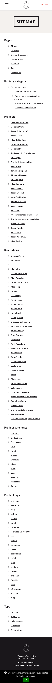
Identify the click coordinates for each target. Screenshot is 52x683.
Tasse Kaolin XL (18, 236)
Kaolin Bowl (16, 308)
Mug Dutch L (17, 188)
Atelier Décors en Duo (21, 162)
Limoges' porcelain (20, 392)
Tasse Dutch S (17, 192)
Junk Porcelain (18, 344)
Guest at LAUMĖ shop (25, 107)
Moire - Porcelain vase (21, 326)
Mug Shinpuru (17, 184)
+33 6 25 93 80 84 (26, 662)
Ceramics (15, 612)
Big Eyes (15, 477)
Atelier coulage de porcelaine (25, 219)
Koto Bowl (16, 260)
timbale (14, 567)
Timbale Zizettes (19, 175)
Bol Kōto (15, 210)
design (14, 571)
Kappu (14, 291)
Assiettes (15, 481)
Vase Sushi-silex (18, 197)
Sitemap (15, 63)
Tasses (14, 455)
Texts (13, 68)
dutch (13, 523)
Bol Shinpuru (17, 179)
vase (13, 584)
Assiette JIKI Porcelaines (23, 153)
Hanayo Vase (17, 317)
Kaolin (14, 451)
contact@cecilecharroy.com (26, 665)
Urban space (17, 621)
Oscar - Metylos (18, 361)
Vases (13, 473)
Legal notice (17, 59)
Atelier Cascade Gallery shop (29, 103)
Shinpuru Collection (20, 322)
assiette (15, 505)
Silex (13, 468)
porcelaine (16, 553)
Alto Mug (15, 287)
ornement (15, 527)
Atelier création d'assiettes (24, 214)
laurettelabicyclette (20, 531)
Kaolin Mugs (17, 304)
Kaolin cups (16, 300)
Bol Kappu (16, 157)
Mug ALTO (16, 166)
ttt (12, 536)
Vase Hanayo (17, 206)
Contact (15, 50)
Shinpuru (15, 459)
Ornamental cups (19, 273)
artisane (15, 501)
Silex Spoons (17, 335)
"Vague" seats (17, 370)
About (14, 46)
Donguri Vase (17, 256)
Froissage (15, 339)
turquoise (15, 545)
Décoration (16, 630)
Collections (16, 438)
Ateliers (15, 433)
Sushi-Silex (16, 366)
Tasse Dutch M (18, 223)
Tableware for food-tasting (24, 396)
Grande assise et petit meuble (25, 418)
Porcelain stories (19, 383)
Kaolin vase (16, 352)
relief (13, 558)
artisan (14, 593)
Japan (13, 374)
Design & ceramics (19, 55)
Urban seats (16, 388)
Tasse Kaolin (17, 228)
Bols (13, 446)
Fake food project (19, 348)
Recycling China (18, 401)
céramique (16, 589)
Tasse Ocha (16, 135)
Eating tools (17, 405)
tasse (13, 549)
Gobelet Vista (17, 127)
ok (26, 679)
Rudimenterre (17, 414)
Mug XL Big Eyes (18, 140)
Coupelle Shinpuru (19, 144)
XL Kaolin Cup (17, 330)
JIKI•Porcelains (18, 278)
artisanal (15, 575)
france (14, 518)
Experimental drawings (22, 410)
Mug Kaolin (16, 241)
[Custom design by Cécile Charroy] (26, 5)
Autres (14, 486)
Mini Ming (15, 269)
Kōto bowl (16, 313)
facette (14, 580)
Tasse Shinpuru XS (19, 131)
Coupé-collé (17, 357)
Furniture (15, 625)
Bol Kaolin (16, 232)
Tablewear (16, 617)
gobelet (14, 514)
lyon (13, 509)
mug (13, 597)
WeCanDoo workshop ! (26, 91)
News (23, 87)
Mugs (13, 464)
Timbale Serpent (19, 170)
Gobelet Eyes (17, 148)
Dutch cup (16, 295)
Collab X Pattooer (19, 282)
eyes (13, 562)
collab (14, 540)
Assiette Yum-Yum (19, 122)
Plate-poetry (17, 379)
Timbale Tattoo (18, 201)
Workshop (16, 72)
